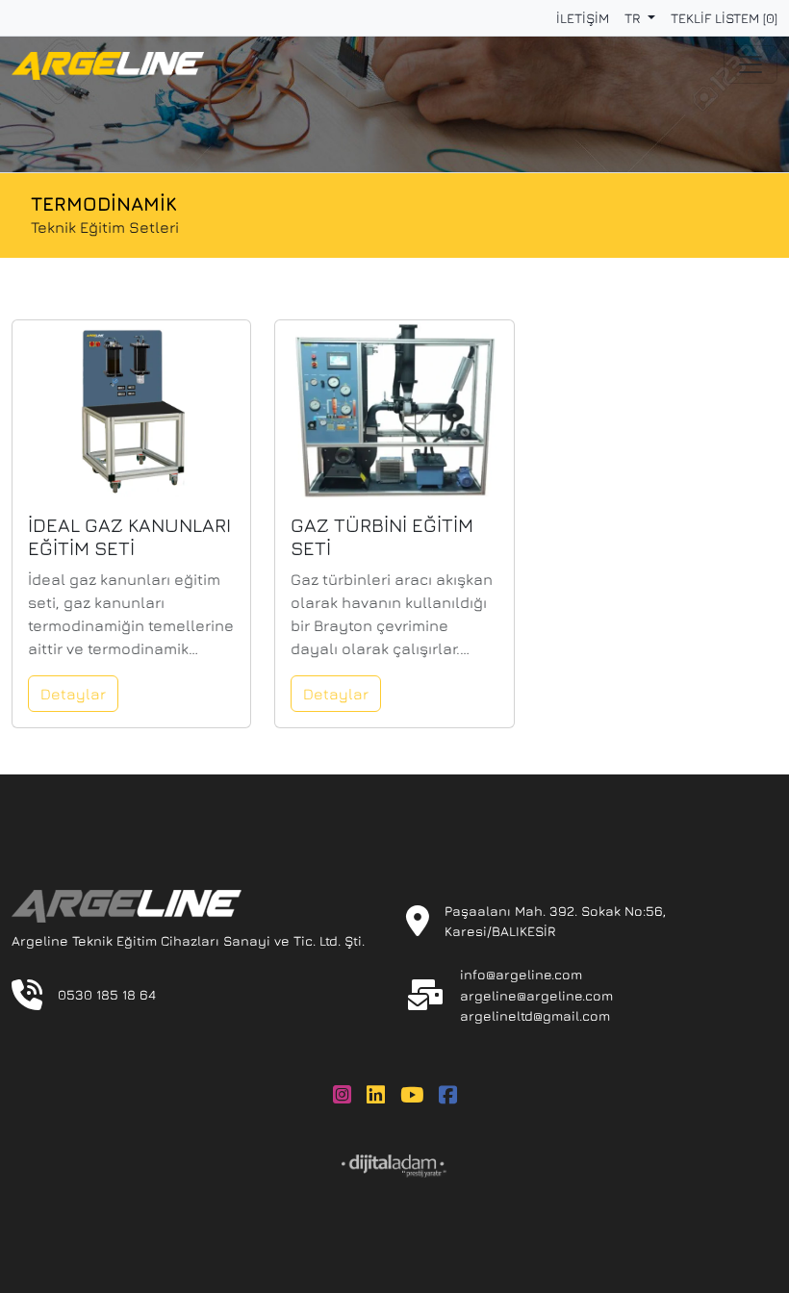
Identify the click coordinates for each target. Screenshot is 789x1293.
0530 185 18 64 (107, 994)
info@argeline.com (521, 974)
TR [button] (634, 18)
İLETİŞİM (582, 18)
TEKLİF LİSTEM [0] (724, 18)
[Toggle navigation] (750, 64)
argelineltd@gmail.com (535, 1015)
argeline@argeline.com (536, 995)
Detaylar (73, 693)
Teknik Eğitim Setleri (105, 227)
